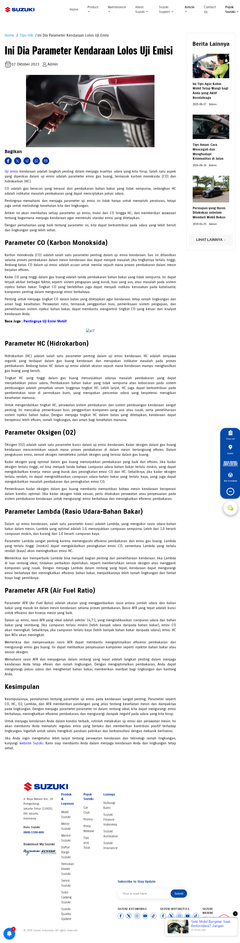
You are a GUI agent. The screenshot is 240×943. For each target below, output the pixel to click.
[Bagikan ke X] (17, 160)
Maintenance (117, 7)
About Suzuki (140, 9)
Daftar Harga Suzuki (66, 852)
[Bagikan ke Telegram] (26, 160)
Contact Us (210, 9)
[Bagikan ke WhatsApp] (36, 160)
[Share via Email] (45, 160)
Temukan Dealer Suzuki (67, 869)
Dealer (230, 453)
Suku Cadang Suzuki (66, 897)
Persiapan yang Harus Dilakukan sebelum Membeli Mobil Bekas (209, 212)
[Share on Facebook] (8, 160)
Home (74, 10)
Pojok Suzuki (230, 9)
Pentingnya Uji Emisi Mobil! (45, 321)
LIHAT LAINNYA (209, 240)
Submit (178, 893)
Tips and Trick (86, 843)
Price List (230, 439)
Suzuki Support (165, 9)
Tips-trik (26, 35)
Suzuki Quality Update (66, 914)
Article (190, 7)
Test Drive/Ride (230, 481)
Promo (88, 819)
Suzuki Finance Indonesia (110, 820)
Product (92, 7)
